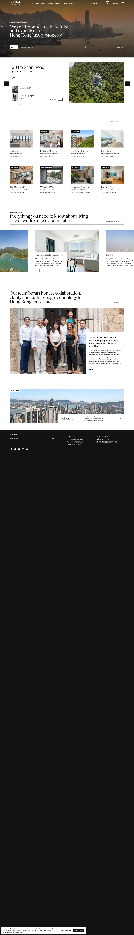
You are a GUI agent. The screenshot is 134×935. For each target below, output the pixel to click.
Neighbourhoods (69, 3)
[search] (85, 47)
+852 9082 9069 (102, 439)
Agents (43, 3)
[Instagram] (15, 448)
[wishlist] (107, 3)
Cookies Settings (66, 930)
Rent (37, 3)
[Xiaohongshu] (27, 448)
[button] (53, 438)
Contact (115, 3)
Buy (32, 3)
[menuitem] (11, 448)
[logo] (15, 3)
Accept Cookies (78, 930)
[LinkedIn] (11, 448)
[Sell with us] (67, 406)
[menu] (123, 3)
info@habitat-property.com (106, 442)
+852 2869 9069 (102, 437)
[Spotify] (19, 448)
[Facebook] (23, 448)
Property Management (54, 3)
